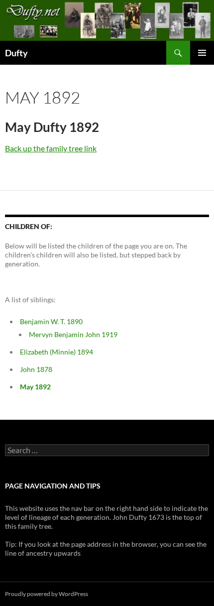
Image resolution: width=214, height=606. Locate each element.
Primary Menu (202, 53)
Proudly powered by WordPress (46, 594)
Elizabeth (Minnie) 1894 (56, 352)
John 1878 (36, 369)
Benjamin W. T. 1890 (51, 321)
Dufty (16, 52)
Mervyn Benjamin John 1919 (73, 334)
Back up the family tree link (51, 148)
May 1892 (35, 386)
